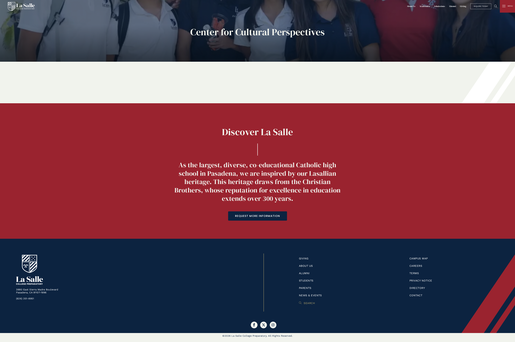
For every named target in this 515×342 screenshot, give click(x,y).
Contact (415, 295)
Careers (415, 265)
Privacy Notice (420, 280)
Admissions (439, 6)
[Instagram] (273, 325)
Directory (417, 288)
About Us (411, 6)
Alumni (452, 6)
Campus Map (418, 258)
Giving (463, 6)
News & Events (310, 295)
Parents (305, 288)
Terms (414, 273)
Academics (425, 6)
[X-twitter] (263, 325)
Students (306, 280)
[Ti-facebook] (254, 325)
